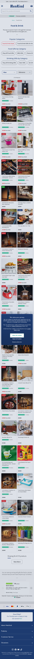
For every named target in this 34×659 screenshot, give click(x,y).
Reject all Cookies (17, 339)
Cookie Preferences (17, 326)
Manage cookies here (17, 341)
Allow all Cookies (17, 335)
